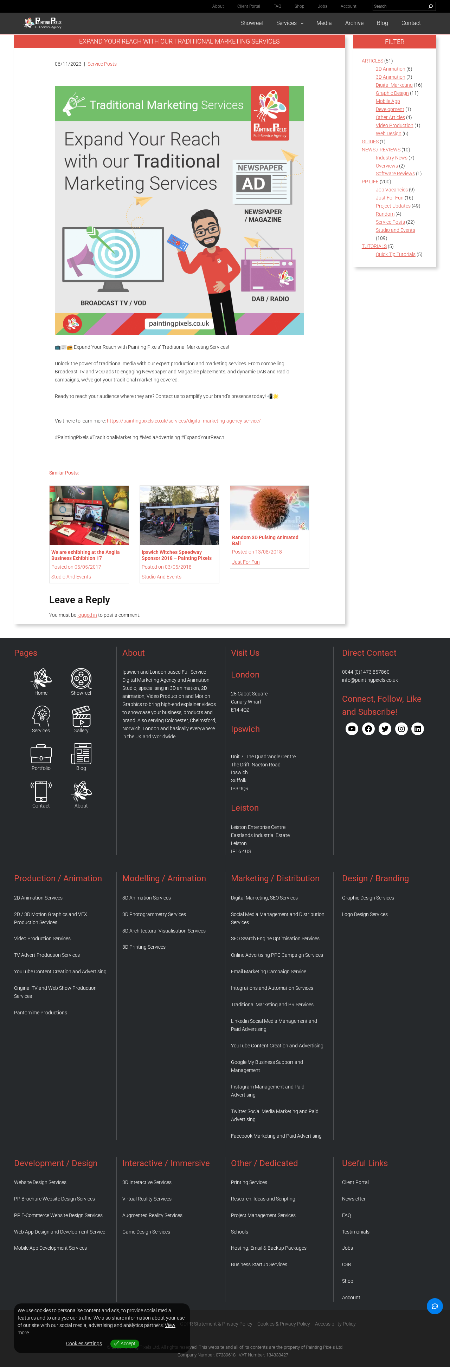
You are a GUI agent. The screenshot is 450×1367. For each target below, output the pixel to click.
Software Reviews (395, 173)
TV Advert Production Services (47, 955)
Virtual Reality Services (147, 1199)
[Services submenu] (302, 23)
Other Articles (390, 117)
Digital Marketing (394, 85)
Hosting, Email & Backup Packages (269, 1248)
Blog (81, 768)
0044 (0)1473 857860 (366, 672)
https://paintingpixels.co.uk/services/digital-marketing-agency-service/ (184, 421)
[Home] (41, 678)
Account (351, 1297)
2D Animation (390, 69)
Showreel (81, 693)
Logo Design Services (365, 914)
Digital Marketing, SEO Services (264, 898)
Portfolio (41, 768)
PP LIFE (370, 181)
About (81, 806)
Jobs (347, 1248)
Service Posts (102, 64)
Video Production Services (42, 938)
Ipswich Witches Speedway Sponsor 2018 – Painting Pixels (177, 555)
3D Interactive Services (147, 1182)
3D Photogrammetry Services (154, 914)
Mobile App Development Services (50, 1248)
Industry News (391, 158)
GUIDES (370, 141)
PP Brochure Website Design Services (54, 1199)
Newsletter (354, 1199)
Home (40, 693)
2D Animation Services (38, 898)
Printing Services (249, 1182)
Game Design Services (146, 1232)
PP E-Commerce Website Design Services (58, 1215)
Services (41, 730)
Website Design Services (40, 1182)
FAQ (346, 1215)
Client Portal (355, 1182)
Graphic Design (392, 93)
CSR (346, 1264)
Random (385, 214)
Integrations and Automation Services (272, 988)
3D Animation (390, 77)
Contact (41, 806)
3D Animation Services (146, 898)
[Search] (431, 6)
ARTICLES (372, 61)
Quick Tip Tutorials (396, 254)
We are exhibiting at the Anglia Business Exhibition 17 (85, 555)
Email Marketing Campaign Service (268, 971)
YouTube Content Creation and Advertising (60, 971)
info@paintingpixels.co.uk (370, 680)
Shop (347, 1281)
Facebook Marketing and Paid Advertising (276, 1136)
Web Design (388, 133)
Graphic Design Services (368, 898)
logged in (87, 615)
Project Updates (393, 206)
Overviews (387, 166)
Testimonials (355, 1232)
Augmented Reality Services (152, 1215)
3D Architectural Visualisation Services (164, 931)
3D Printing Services (144, 947)
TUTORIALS (374, 246)
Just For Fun (246, 562)
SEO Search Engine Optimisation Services (275, 938)
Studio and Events (71, 577)
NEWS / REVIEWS (381, 149)
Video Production (394, 125)
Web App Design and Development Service (59, 1232)
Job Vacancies (392, 189)
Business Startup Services (259, 1264)
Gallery (81, 730)
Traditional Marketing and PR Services (272, 1004)
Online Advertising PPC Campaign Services (277, 955)
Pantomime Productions (40, 1012)
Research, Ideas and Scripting (263, 1199)
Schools (239, 1232)
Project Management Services (263, 1215)
